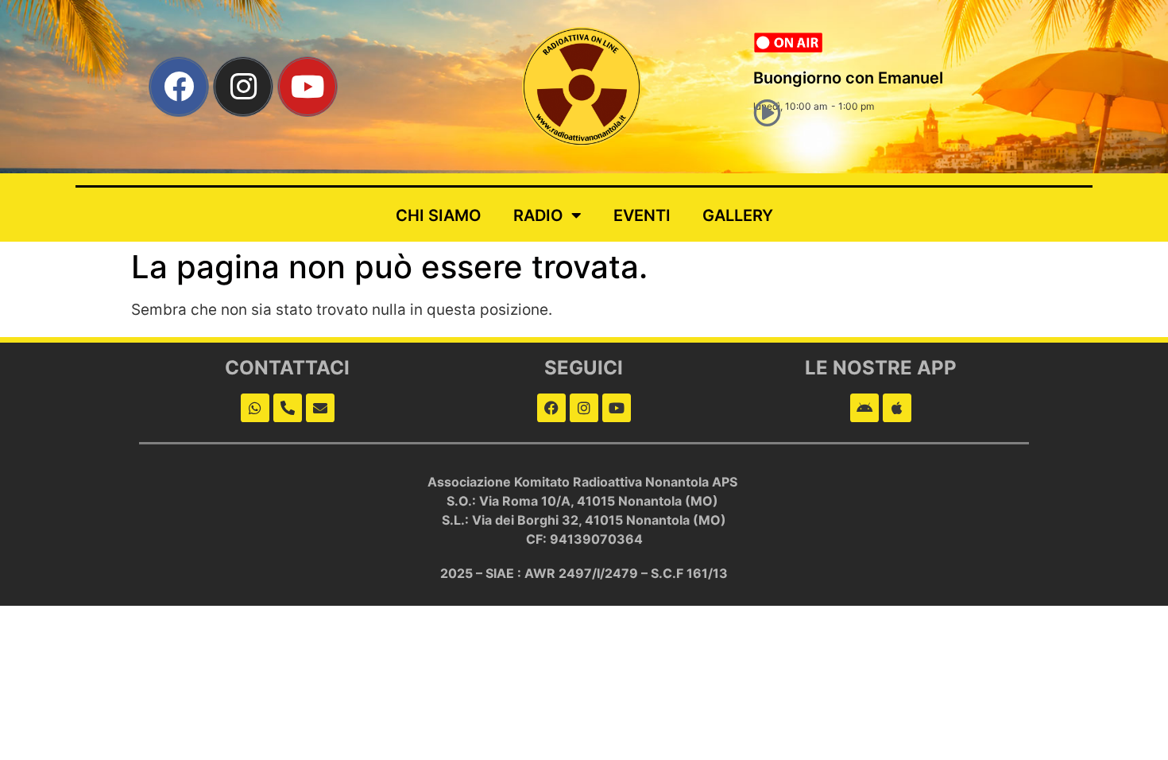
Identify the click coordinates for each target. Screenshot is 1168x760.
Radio (538, 215)
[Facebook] (179, 86)
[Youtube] (307, 86)
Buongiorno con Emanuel (848, 77)
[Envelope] (320, 408)
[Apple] (897, 408)
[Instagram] (243, 86)
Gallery (737, 215)
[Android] (864, 408)
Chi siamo (439, 215)
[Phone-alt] (287, 408)
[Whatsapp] (255, 408)
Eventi (642, 215)
